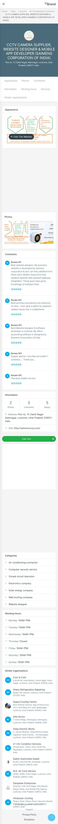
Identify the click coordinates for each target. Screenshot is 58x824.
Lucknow (22, 11)
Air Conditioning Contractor (42, 11)
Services (45, 89)
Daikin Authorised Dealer (26, 758)
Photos (25, 80)
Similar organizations (15, 97)
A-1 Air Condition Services (27, 743)
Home (4, 11)
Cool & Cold (19, 677)
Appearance (10, 80)
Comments (39, 80)
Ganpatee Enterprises (24, 783)
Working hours (28, 89)
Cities (12, 11)
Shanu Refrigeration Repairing (29, 689)
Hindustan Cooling (23, 798)
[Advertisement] (29, 179)
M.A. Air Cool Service (24, 771)
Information (10, 89)
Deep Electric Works (24, 728)
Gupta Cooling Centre (24, 701)
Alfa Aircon (19, 716)
